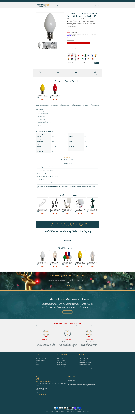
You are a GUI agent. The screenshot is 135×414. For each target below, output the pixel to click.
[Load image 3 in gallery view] (53, 45)
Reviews (37, 364)
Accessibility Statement (40, 360)
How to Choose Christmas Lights (85, 356)
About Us (37, 356)
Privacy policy (67, 411)
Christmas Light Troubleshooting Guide (86, 368)
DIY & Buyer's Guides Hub (84, 358)
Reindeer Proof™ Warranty (74, 46)
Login (58, 371)
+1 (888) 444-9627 (40, 389)
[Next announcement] (80, 1)
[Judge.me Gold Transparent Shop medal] (72, 224)
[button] (93, 5)
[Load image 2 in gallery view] (46, 45)
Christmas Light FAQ (83, 366)
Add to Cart (42, 99)
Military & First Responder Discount (64, 366)
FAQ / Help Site (60, 358)
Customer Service (60, 356)
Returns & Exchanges (61, 362)
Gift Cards (59, 369)
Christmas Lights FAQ (86, 46)
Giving (37, 362)
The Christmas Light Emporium (53, 411)
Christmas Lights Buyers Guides (85, 362)
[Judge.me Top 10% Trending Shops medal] (85, 224)
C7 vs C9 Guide (82, 360)
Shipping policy (79, 411)
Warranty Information (61, 364)
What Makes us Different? (41, 358)
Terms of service (73, 411)
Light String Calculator (83, 371)
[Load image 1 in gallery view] (39, 45)
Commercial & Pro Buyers (62, 368)
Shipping (68, 32)
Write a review (68, 240)
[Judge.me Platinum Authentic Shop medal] (67, 224)
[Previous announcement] (55, 1)
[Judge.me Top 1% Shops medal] (81, 224)
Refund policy (61, 411)
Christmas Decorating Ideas (84, 364)
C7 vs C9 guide (84, 48)
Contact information (86, 411)
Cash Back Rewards (61, 360)
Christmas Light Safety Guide (84, 369)
